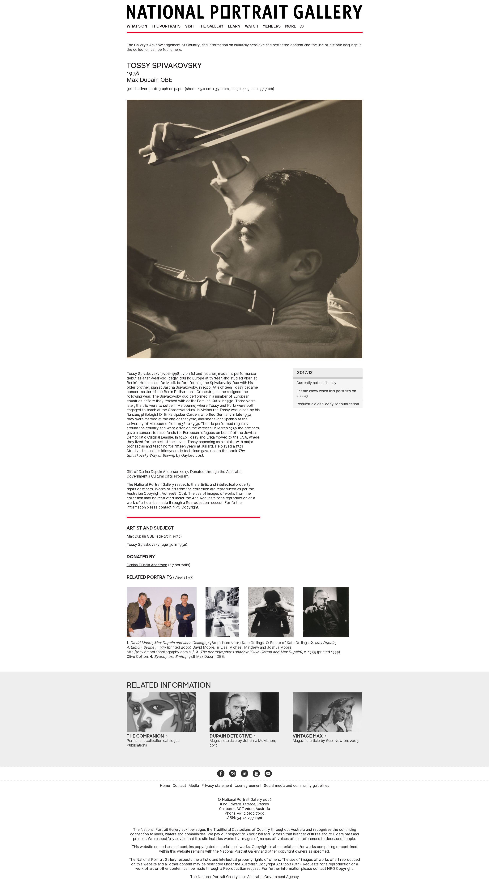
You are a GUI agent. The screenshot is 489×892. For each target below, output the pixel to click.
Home (165, 785)
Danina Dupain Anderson (147, 565)
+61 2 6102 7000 (250, 813)
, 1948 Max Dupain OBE (189, 656)
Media (194, 785)
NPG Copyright (185, 507)
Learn (234, 26)
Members (272, 26)
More (290, 26)
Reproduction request (204, 502)
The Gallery (211, 26)
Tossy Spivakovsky (143, 544)
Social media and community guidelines (296, 785)
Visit (189, 26)
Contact (179, 785)
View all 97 (183, 577)
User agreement (248, 785)
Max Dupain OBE (149, 79)
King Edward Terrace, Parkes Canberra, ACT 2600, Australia (244, 806)
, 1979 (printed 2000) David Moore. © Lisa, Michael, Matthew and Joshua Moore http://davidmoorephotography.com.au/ (231, 647)
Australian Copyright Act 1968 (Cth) (156, 493)
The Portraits (166, 26)
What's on (137, 26)
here (177, 49)
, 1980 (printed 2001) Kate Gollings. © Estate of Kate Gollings (219, 643)
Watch (251, 26)
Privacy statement (216, 785)
